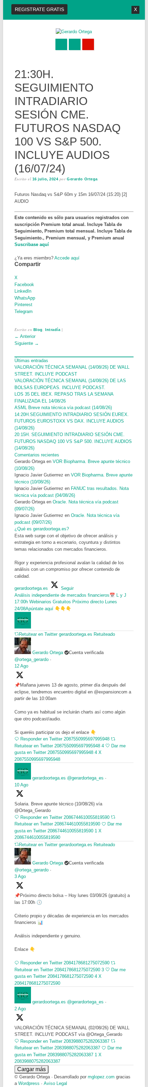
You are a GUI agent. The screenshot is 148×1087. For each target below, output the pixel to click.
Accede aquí (67, 258)
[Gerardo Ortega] (74, 31)
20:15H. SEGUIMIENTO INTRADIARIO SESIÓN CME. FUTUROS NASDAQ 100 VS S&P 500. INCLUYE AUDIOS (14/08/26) (73, 441)
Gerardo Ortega (82, 179)
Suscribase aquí (31, 244)
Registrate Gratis (39, 9)
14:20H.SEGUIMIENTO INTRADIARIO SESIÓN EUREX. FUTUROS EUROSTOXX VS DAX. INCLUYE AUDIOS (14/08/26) (71, 421)
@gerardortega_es (85, 778)
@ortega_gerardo (31, 659)
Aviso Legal (55, 1083)
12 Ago (21, 666)
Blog (38, 330)
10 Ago (21, 784)
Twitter (61, 44)
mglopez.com (101, 1076)
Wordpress (29, 1083)
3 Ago (20, 876)
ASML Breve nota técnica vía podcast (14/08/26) (63, 407)
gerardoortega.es (49, 778)
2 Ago (20, 1008)
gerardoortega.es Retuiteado (87, 634)
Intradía (52, 330)
